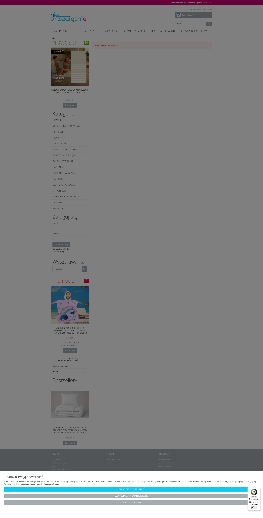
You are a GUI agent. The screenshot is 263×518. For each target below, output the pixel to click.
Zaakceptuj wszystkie (131, 489)
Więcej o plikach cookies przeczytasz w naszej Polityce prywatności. (31, 484)
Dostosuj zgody (131, 502)
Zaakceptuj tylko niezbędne (131, 496)
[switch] (254, 507)
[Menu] (258, 488)
